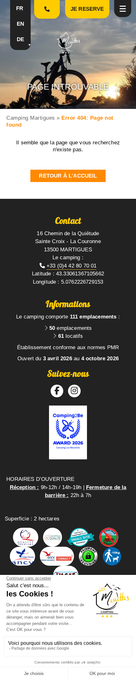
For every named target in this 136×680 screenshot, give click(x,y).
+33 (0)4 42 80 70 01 (71, 266)
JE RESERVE (87, 9)
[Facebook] (56, 390)
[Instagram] (74, 390)
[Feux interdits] (108, 537)
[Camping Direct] (81, 537)
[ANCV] (22, 556)
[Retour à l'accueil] (68, 42)
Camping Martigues (30, 118)
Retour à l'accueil (68, 176)
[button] (20, 9)
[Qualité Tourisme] (25, 537)
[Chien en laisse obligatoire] (111, 556)
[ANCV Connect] (57, 556)
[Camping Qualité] (52, 537)
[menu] (122, 8)
